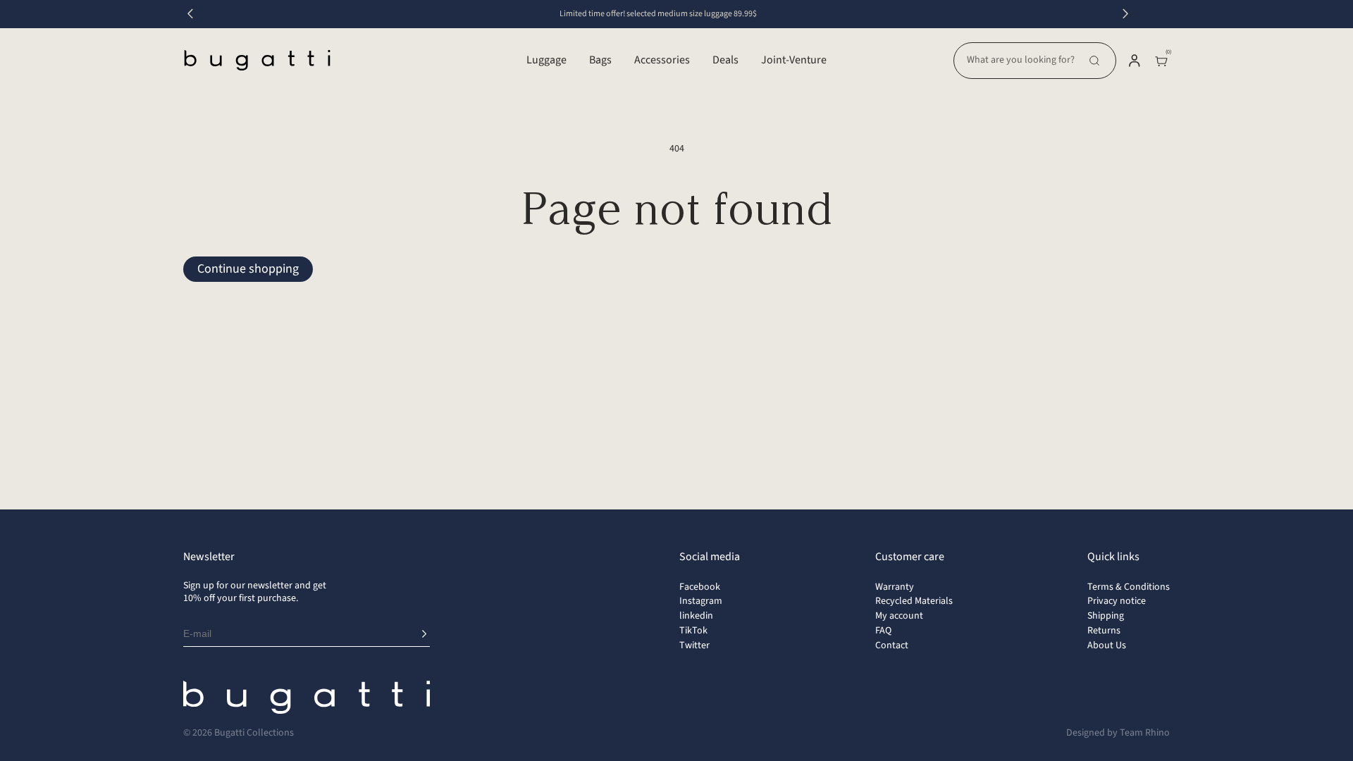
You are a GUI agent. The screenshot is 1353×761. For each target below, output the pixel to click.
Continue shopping (248, 269)
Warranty (894, 587)
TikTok (693, 630)
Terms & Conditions (1128, 587)
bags (600, 60)
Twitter (694, 645)
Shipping (1105, 616)
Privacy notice (1116, 601)
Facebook (699, 587)
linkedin (696, 616)
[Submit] (424, 634)
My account (899, 616)
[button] (1034, 60)
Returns (1103, 630)
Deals (725, 60)
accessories (662, 60)
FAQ (883, 630)
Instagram (700, 601)
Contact (891, 645)
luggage (546, 60)
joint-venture (794, 60)
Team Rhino (1145, 733)
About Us (1106, 645)
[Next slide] (1125, 14)
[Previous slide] (190, 14)
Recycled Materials (914, 601)
